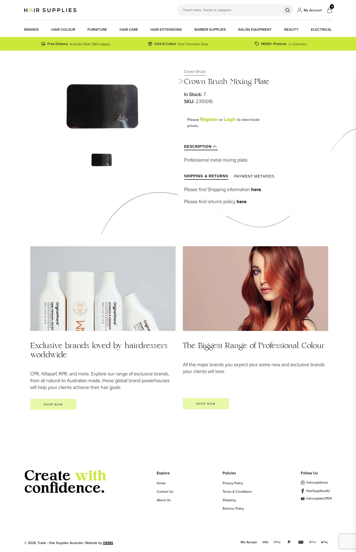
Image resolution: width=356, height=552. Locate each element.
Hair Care (129, 29)
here (256, 189)
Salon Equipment (255, 29)
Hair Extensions (166, 29)
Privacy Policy (233, 483)
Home (161, 483)
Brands (31, 29)
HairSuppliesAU (318, 490)
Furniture (97, 29)
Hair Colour (63, 29)
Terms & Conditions (237, 491)
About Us (164, 500)
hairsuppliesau (317, 482)
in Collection (284, 43)
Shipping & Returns (206, 176)
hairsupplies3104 (319, 499)
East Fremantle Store (181, 43)
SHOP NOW (53, 404)
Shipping (229, 500)
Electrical (321, 29)
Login (230, 119)
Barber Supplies (210, 29)
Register (209, 119)
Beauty (291, 29)
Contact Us (165, 491)
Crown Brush (195, 71)
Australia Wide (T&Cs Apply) (78, 43)
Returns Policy (233, 508)
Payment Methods (254, 176)
